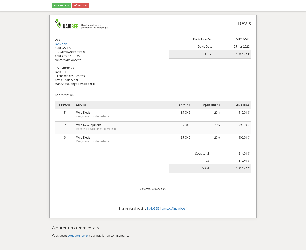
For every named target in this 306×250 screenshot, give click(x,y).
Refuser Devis (80, 5)
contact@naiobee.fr (175, 208)
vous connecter (78, 235)
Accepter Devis (61, 5)
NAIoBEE (61, 44)
